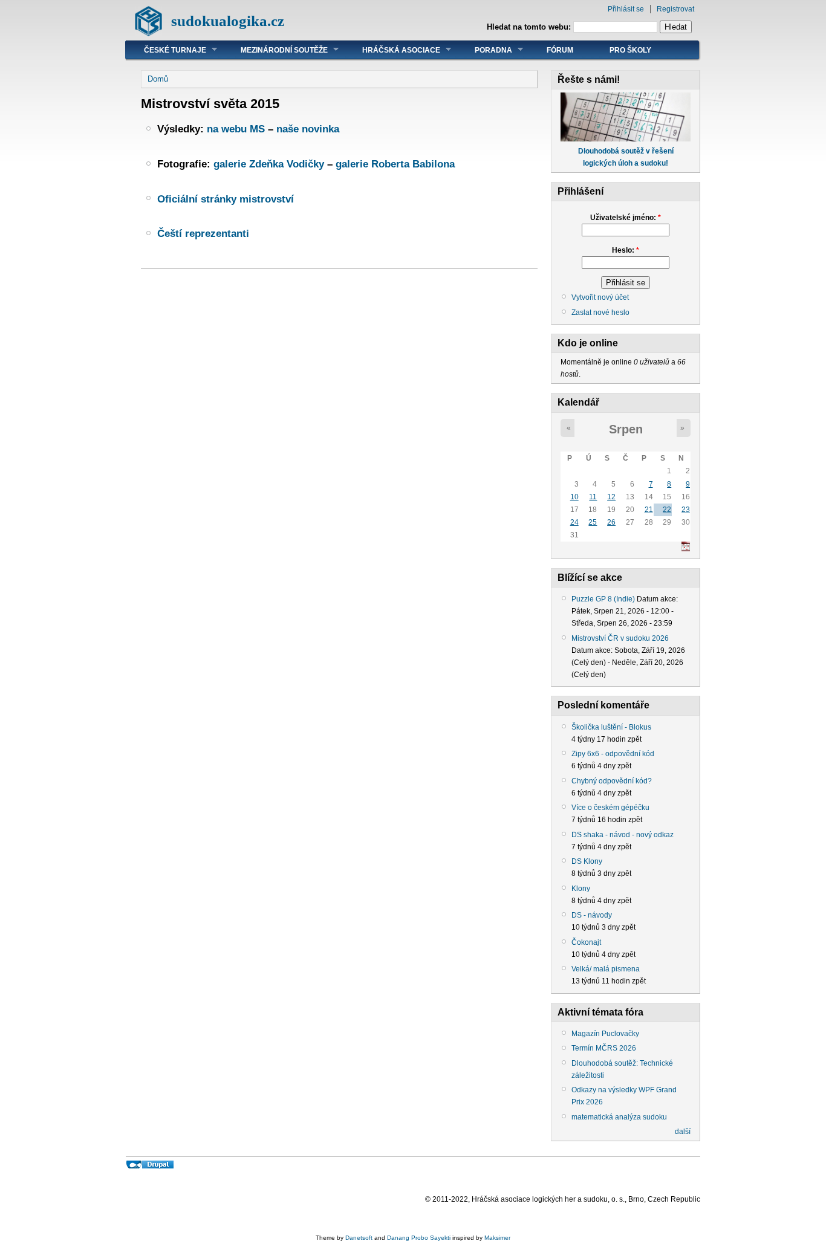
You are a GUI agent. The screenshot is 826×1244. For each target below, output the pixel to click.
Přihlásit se (626, 9)
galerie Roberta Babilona (395, 164)
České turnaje (166, 49)
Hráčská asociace (392, 49)
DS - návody (591, 915)
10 (574, 497)
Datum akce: (657, 599)
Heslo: (625, 250)
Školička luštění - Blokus (611, 727)
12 (611, 497)
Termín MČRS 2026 (603, 1048)
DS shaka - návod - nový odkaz (622, 835)
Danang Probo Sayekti (418, 1237)
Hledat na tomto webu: (530, 26)
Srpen (626, 429)
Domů (158, 78)
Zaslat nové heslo (600, 312)
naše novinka (307, 129)
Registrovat (675, 9)
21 (649, 509)
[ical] (686, 549)
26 (611, 522)
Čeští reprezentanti (203, 233)
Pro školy (630, 50)
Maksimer (497, 1237)
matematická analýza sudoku (619, 1117)
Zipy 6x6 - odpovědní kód (612, 754)
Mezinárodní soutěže (275, 49)
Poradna (484, 49)
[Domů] (148, 33)
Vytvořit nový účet (600, 297)
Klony (580, 888)
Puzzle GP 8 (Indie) (603, 599)
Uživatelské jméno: (625, 217)
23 (685, 509)
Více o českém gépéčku (610, 807)
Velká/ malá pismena (605, 969)
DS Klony (586, 861)
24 (574, 522)
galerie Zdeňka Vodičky (268, 164)
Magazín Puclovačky (605, 1033)
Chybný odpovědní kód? (611, 781)
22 (667, 509)
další (683, 1131)
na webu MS (236, 129)
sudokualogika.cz (227, 21)
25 (592, 522)
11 (593, 497)
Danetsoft (358, 1237)
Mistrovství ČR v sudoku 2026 (620, 638)
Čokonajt (586, 942)
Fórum (560, 50)
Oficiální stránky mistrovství (225, 199)
